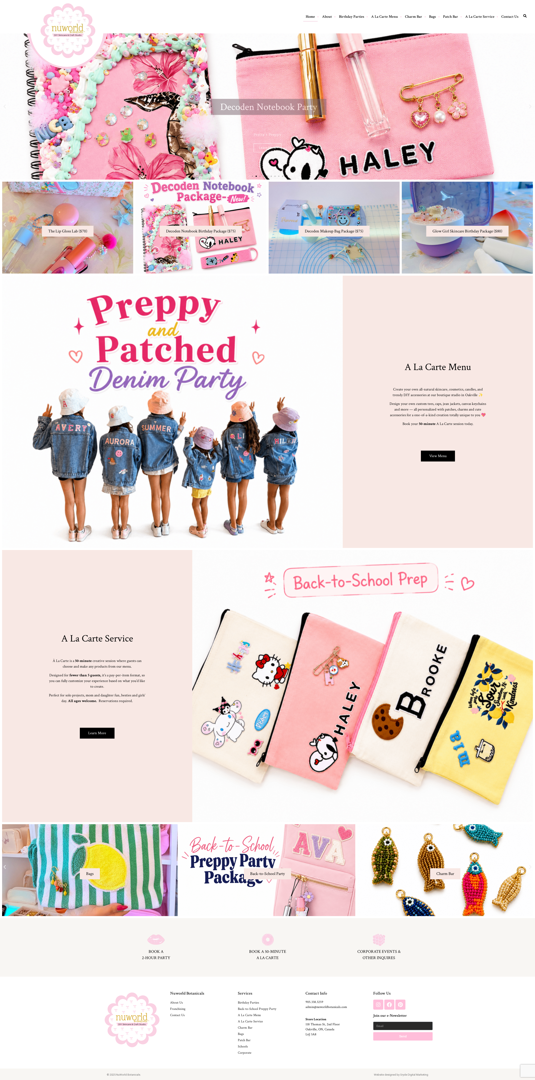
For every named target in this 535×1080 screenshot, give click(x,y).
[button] (4, 106)
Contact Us (509, 16)
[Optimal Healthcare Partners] (68, 30)
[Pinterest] (400, 1005)
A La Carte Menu (384, 16)
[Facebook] (389, 1005)
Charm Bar (413, 16)
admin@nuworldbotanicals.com (326, 1007)
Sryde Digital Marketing (414, 1074)
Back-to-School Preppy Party (257, 1009)
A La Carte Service (479, 16)
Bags (432, 16)
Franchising (177, 1009)
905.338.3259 (314, 1002)
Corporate (244, 1053)
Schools (243, 1046)
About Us (176, 1002)
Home (310, 16)
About (327, 16)
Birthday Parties (351, 16)
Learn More (445, 882)
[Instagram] (378, 1005)
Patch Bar (450, 16)
